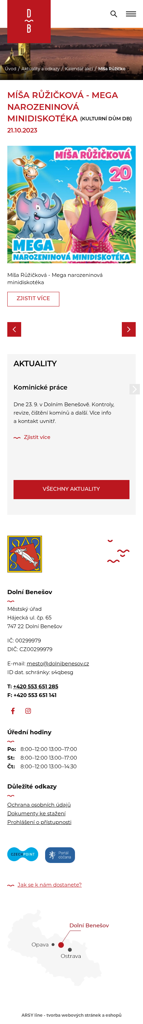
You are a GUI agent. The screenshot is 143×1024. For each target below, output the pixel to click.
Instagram (28, 711)
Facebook (12, 711)
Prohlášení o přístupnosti (39, 822)
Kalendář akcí (79, 69)
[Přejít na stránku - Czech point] (22, 856)
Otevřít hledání (114, 14)
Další (134, 389)
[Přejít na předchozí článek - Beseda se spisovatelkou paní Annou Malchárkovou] (14, 329)
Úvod (10, 69)
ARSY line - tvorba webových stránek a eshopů (71, 1016)
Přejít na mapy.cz (71, 945)
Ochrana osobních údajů (39, 805)
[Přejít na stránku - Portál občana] (60, 856)
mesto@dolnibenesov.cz (58, 664)
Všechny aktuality (71, 489)
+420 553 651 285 (35, 687)
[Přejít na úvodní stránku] (29, 21)
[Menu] (131, 14)
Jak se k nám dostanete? (50, 885)
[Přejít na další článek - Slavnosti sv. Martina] (129, 329)
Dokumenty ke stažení (36, 814)
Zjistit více (33, 299)
